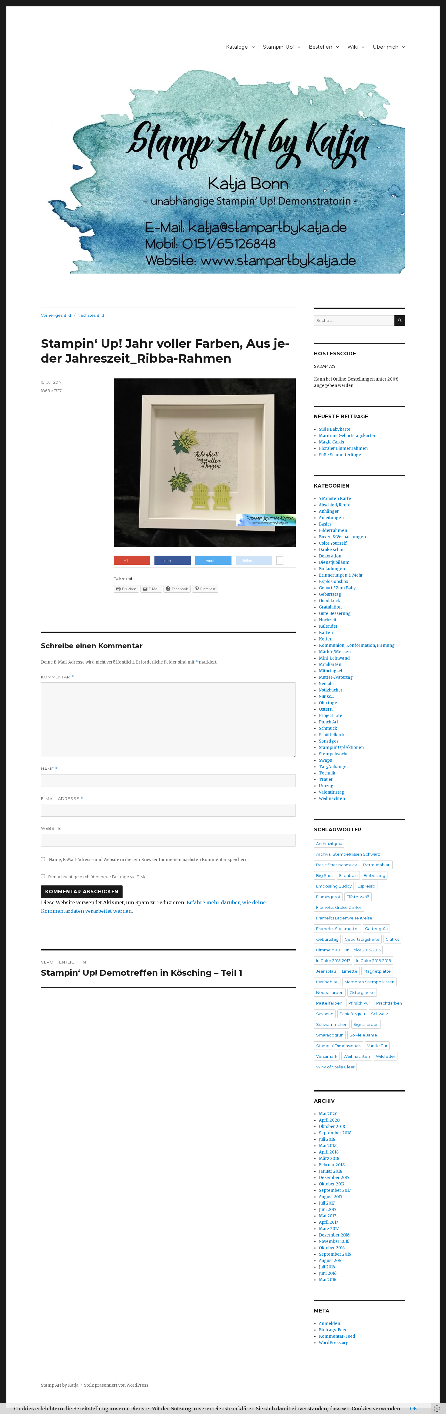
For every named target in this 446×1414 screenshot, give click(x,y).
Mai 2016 (327, 1279)
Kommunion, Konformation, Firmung (357, 645)
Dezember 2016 (334, 1235)
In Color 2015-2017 (333, 960)
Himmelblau (328, 949)
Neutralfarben (329, 992)
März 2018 (329, 1158)
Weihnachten (332, 798)
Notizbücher (331, 690)
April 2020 (329, 1120)
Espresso (366, 886)
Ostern (326, 709)
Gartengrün (376, 928)
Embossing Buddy (334, 886)
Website (51, 828)
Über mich (385, 47)
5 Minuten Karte (335, 498)
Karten (326, 632)
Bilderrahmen (333, 530)
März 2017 (329, 1228)
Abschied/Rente (334, 505)
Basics (325, 524)
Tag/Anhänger (333, 766)
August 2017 (330, 1196)
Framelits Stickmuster (337, 928)
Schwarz (379, 1013)
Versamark (326, 1056)
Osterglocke (362, 992)
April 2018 (329, 1152)
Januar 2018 (330, 1171)
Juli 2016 (327, 1267)
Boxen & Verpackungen (342, 537)
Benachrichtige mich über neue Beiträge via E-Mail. (98, 876)
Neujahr (326, 683)
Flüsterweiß (358, 896)
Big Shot (324, 875)
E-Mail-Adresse (62, 798)
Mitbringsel (330, 671)
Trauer (326, 779)
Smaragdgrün (329, 1035)
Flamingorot (328, 896)
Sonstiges (329, 741)
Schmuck (328, 728)
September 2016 (335, 1254)
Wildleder (385, 1056)
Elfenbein (348, 875)
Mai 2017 (327, 1216)
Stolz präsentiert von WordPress (116, 1385)
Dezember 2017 (334, 1177)
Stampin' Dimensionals (338, 1045)
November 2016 (334, 1241)
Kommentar (57, 677)
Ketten (326, 639)
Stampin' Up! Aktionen (341, 747)
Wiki (352, 47)
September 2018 (335, 1133)
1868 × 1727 (51, 390)
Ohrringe (328, 702)
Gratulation (330, 607)
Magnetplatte (377, 971)
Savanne (324, 1013)
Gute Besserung (335, 613)
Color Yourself (333, 543)
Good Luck (329, 600)
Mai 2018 (327, 1145)
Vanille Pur (377, 1045)
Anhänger (329, 511)
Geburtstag (330, 594)
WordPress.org (334, 1342)
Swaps (325, 760)
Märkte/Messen (335, 651)
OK (413, 1408)
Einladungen (332, 568)
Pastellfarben (329, 1003)
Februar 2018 (332, 1164)
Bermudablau (376, 864)
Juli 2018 (327, 1139)
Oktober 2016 (332, 1247)
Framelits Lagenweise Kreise (344, 918)
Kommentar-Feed (337, 1336)
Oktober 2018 (332, 1126)
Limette (349, 971)
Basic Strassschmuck (336, 864)
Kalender (328, 626)
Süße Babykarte (334, 429)
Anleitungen (331, 517)
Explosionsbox (333, 581)
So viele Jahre (363, 1035)
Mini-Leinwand (334, 658)
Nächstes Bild (90, 315)
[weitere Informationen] (280, 561)
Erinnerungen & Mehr (341, 575)
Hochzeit (327, 620)
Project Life (330, 715)
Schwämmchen (331, 1024)
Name (49, 768)
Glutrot (392, 939)
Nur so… (326, 696)
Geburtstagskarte (362, 939)
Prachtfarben (389, 1003)
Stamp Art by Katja (60, 1385)
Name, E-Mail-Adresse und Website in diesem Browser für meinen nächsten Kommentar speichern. (148, 859)
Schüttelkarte (332, 734)
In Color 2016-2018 (373, 960)
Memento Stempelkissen (369, 981)
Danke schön (332, 549)
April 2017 (328, 1222)
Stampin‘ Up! (278, 47)
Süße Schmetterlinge (340, 454)
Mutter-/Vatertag (336, 677)
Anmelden (329, 1323)
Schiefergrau (352, 1013)
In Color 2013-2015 (363, 949)
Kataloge (237, 47)
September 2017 (335, 1190)
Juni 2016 (327, 1273)
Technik (327, 773)
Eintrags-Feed (333, 1330)
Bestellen (320, 47)
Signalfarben (366, 1024)
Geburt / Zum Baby (337, 588)
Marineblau (327, 981)
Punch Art (328, 722)
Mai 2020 (328, 1113)
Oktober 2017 (331, 1184)
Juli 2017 (327, 1203)
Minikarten (330, 664)
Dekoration (330, 556)
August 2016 (331, 1260)
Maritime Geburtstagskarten (348, 435)
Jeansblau (326, 971)
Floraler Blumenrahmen (343, 448)
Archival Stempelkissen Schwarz (348, 854)
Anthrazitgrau (329, 843)
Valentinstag (331, 792)
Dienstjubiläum (334, 562)
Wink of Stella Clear (335, 1066)
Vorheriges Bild (56, 315)
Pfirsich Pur (359, 1003)
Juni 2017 (327, 1209)
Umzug (326, 785)
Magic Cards (331, 442)
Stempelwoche (334, 754)
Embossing (374, 875)
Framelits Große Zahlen (339, 907)
